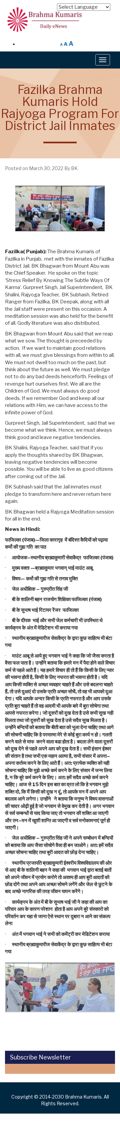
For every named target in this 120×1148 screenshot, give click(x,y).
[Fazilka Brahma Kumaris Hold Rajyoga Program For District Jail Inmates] (60, 208)
